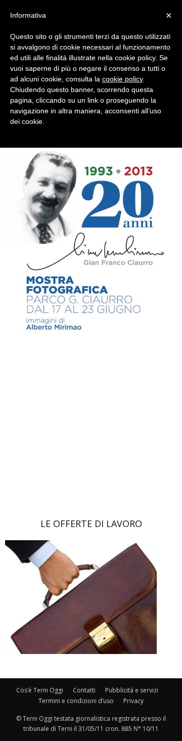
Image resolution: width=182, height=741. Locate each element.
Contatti (84, 690)
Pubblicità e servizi (131, 690)
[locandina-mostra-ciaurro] (91, 346)
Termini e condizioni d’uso (76, 700)
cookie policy (122, 79)
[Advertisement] (91, 433)
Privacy (133, 700)
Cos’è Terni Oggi (39, 690)
